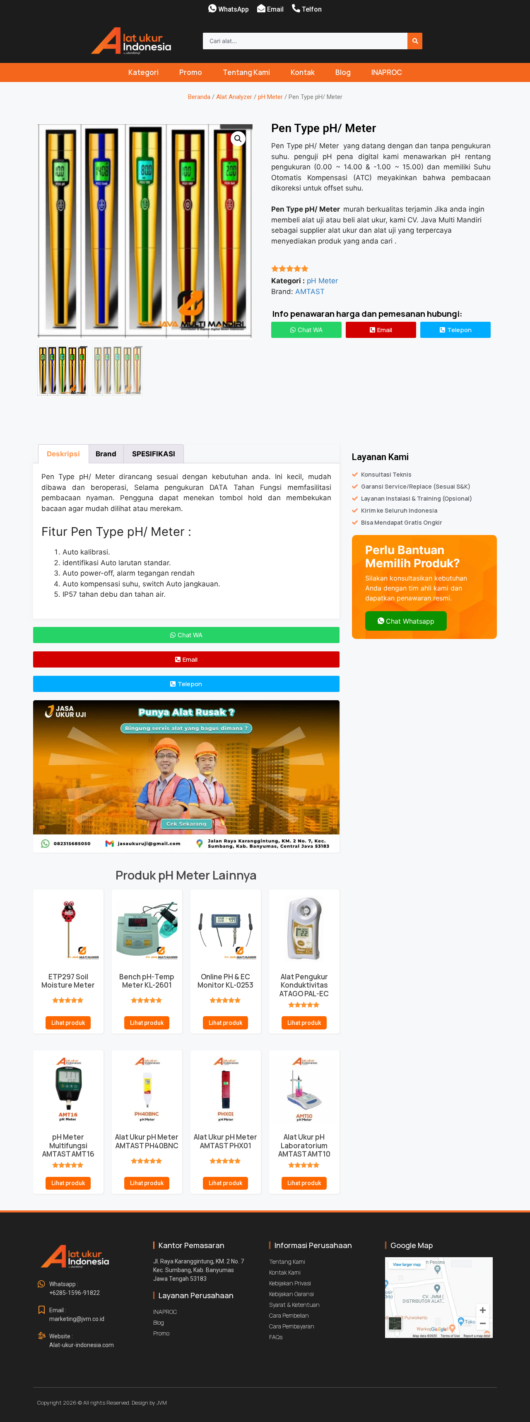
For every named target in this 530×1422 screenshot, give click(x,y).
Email (275, 9)
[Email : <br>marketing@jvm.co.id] (41, 1310)
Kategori (143, 72)
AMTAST (310, 291)
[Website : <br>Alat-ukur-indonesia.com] (41, 1336)
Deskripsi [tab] (63, 454)
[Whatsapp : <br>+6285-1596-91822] (41, 1284)
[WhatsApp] (212, 8)
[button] (238, 138)
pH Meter (270, 97)
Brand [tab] (106, 454)
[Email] (261, 8)
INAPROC (386, 72)
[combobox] (305, 41)
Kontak (303, 72)
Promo (190, 72)
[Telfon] (296, 8)
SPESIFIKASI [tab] (153, 454)
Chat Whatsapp (410, 621)
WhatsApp (233, 9)
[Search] (414, 41)
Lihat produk (68, 1023)
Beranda (199, 97)
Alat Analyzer (234, 97)
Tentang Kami (246, 72)
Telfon (312, 9)
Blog (343, 72)
